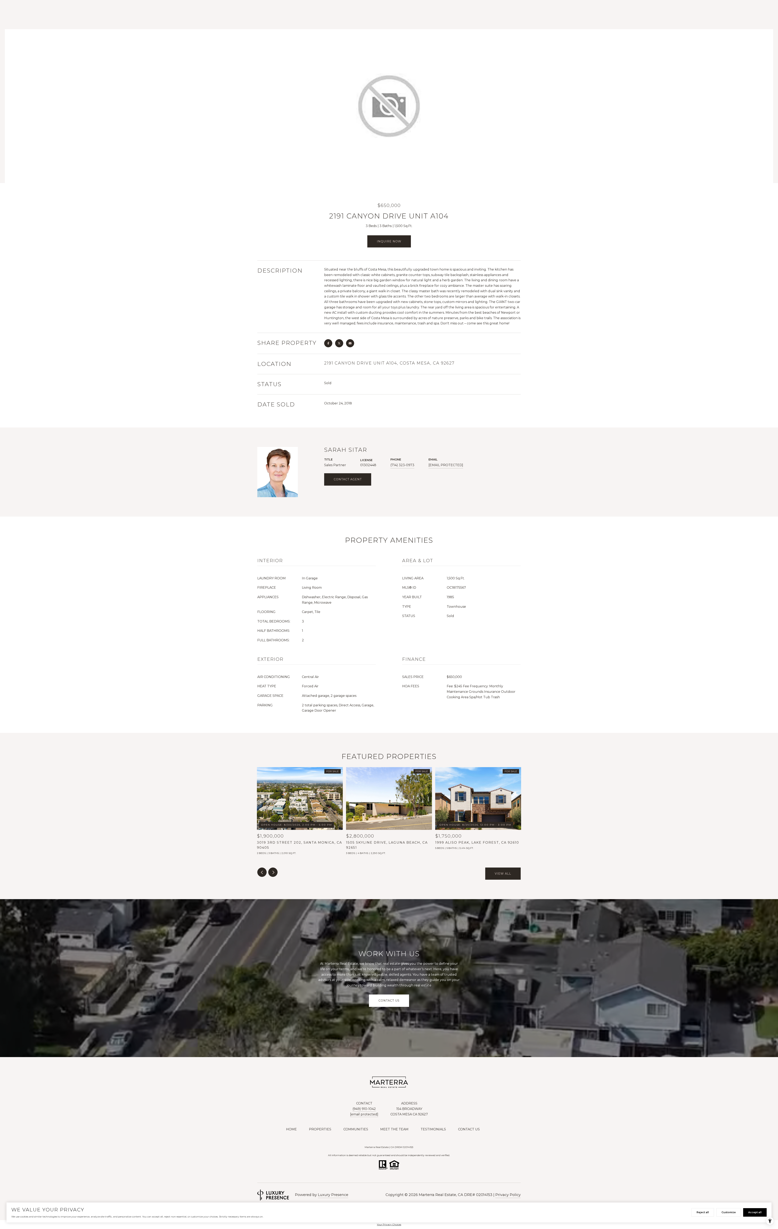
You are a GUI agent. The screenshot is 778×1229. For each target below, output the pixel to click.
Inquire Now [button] (389, 241)
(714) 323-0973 (402, 465)
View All (503, 873)
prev (262, 872)
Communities (355, 1129)
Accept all (755, 1212)
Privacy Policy (508, 1195)
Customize (728, 1212)
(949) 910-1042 (364, 1109)
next (273, 872)
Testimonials (433, 1129)
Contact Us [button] (389, 1001)
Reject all (703, 1212)
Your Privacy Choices (389, 1224)
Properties (320, 1129)
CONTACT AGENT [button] (348, 479)
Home (291, 1129)
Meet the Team (394, 1129)
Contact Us (469, 1129)
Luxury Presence (333, 1195)
